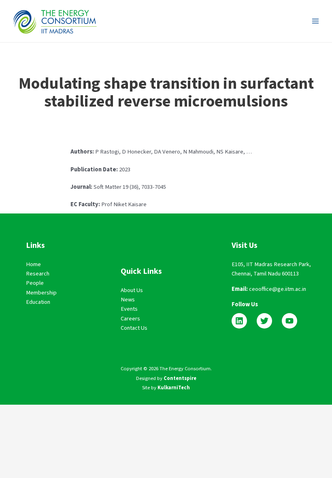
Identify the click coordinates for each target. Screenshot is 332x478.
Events (129, 309)
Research (37, 273)
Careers (130, 318)
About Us (132, 290)
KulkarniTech (173, 387)
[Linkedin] (239, 321)
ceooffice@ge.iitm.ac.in (277, 289)
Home (33, 264)
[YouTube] (289, 321)
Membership (41, 292)
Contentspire (180, 378)
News (128, 299)
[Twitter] (264, 321)
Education (38, 302)
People (35, 283)
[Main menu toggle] (315, 21)
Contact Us (134, 328)
